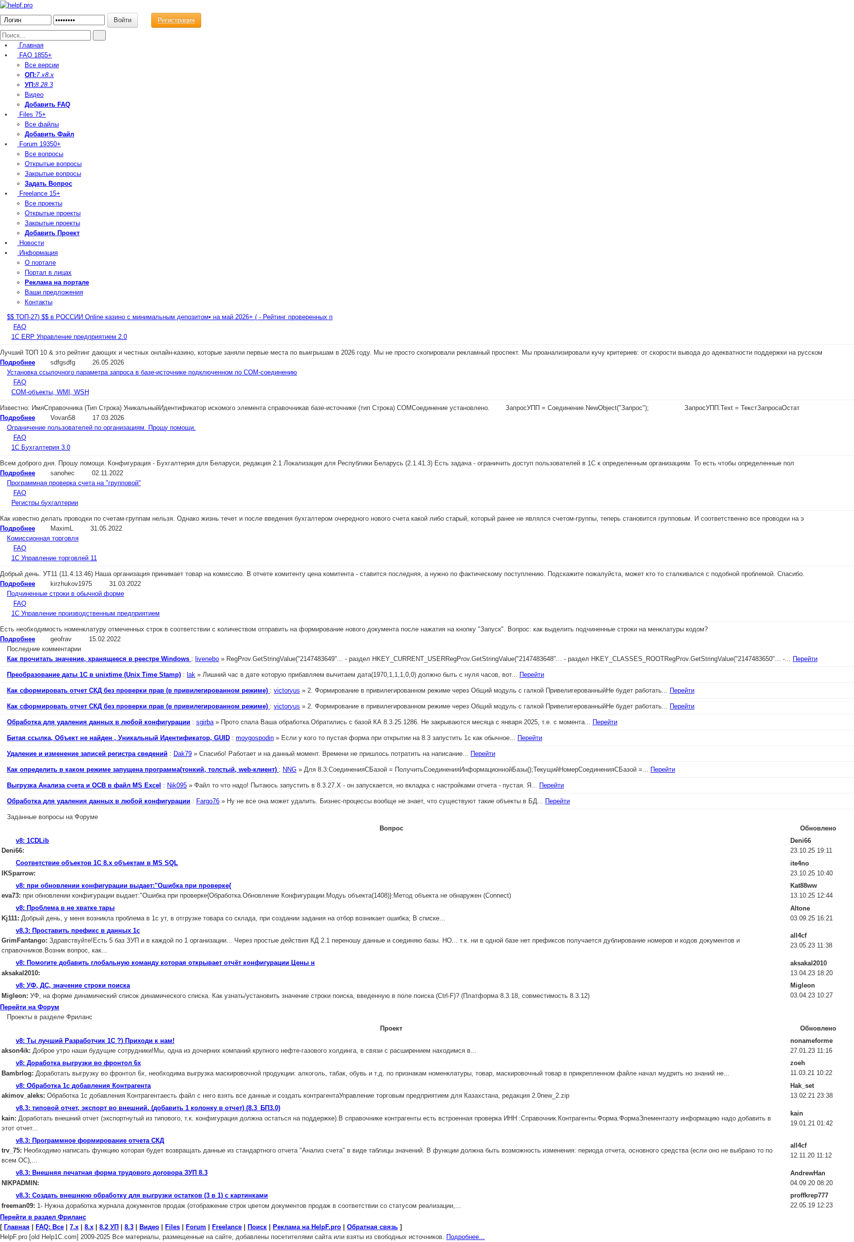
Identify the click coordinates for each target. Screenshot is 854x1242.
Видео (34, 94)
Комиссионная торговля (43, 538)
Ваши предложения (54, 292)
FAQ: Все (50, 1227)
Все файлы (42, 124)
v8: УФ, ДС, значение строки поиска (73, 985)
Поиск (257, 1227)
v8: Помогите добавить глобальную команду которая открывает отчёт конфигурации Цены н (165, 962)
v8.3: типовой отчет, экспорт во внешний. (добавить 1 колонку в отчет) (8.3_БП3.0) (148, 1108)
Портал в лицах (48, 272)
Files (31, 114)
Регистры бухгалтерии (44, 502)
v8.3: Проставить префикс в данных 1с (78, 930)
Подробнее (17, 362)
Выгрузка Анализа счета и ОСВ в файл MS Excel (84, 785)
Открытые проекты (53, 213)
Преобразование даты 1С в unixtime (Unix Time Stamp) (94, 674)
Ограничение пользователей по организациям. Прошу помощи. (101, 427)
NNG (290, 769)
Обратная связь (372, 1227)
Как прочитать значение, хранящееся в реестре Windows (99, 658)
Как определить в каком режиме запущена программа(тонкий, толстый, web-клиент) (143, 769)
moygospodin (255, 738)
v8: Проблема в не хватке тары (65, 907)
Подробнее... (465, 1237)
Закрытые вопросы (53, 173)
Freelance (38, 193)
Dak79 (182, 753)
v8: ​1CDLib (32, 840)
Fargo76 (207, 801)
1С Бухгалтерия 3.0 (40, 447)
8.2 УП (109, 1227)
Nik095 (177, 785)
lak (191, 674)
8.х (89, 1227)
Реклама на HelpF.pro (307, 1227)
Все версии (42, 65)
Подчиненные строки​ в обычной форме (65, 593)
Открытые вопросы (53, 163)
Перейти (805, 658)
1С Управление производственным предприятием (85, 613)
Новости (30, 243)
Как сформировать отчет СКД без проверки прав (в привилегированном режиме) (138, 690)
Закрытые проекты (52, 223)
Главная (30, 45)
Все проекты (43, 203)
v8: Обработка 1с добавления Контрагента (83, 1085)
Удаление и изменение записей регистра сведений (87, 753)
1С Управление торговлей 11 (54, 558)
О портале (40, 262)
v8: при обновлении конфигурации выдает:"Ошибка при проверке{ (123, 885)
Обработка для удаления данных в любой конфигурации (98, 722)
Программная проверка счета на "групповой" (74, 483)
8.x (49, 75)
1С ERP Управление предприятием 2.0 (69, 336)
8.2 (39, 84)
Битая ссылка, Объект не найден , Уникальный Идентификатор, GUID (118, 738)
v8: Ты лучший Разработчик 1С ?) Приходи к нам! (95, 1040)
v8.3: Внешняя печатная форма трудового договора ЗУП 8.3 (112, 1172)
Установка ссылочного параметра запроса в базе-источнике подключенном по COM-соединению (152, 372)
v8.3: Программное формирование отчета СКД (90, 1140)
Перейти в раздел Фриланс (43, 1217)
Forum (39, 144)
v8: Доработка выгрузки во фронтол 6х (78, 1063)
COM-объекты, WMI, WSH (50, 392)
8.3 (48, 84)
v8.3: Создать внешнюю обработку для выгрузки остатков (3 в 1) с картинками (142, 1195)
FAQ (34, 55)
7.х (40, 75)
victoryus (287, 690)
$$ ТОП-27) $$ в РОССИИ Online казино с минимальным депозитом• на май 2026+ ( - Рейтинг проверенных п (170, 317)
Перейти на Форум (29, 1007)
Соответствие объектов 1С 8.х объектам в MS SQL (97, 863)
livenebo (207, 658)
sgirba (205, 722)
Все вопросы (44, 154)
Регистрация (176, 20)
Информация (37, 252)
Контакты (38, 302)
